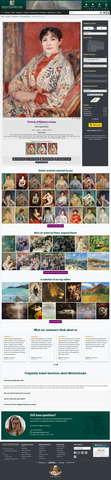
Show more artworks (55, 321)
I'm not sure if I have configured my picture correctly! (20, 404)
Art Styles (26, 12)
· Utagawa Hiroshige (60, 454)
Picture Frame (34, 12)
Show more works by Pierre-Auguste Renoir (55, 272)
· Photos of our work (43, 454)
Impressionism (15, 16)
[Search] (101, 12)
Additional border (86, 31)
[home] (2, 12)
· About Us (23, 458)
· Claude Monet (59, 448)
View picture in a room (63, 159)
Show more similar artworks (55, 226)
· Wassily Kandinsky (60, 452)
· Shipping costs (42, 450)
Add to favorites (33, 159)
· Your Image (41, 446)
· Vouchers (41, 456)
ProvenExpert (12, 357)
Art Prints (7, 12)
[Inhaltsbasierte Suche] (104, 12)
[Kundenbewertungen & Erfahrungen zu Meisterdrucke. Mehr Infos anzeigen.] (101, 450)
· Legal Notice (24, 448)
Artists (13, 12)
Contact (59, 12)
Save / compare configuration (95, 94)
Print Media (42, 12)
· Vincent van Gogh (60, 446)
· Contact (23, 446)
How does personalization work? (14, 380)
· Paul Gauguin (59, 450)
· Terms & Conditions (25, 450)
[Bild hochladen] (108, 12)
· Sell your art (41, 448)
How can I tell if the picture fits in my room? (17, 393)
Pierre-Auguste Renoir (25, 16)
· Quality (40, 452)
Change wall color (48, 159)
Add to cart (96, 125)
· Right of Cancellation (26, 454)
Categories (19, 12)
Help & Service (51, 12)
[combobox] (95, 33)
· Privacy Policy (24, 452)
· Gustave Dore (59, 456)
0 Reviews (45, 162)
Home (2, 16)
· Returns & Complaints (26, 456)
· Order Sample (42, 458)
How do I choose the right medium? (14, 399)
